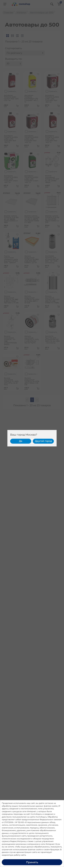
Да (20, 441)
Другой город (43, 441)
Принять (32, 862)
